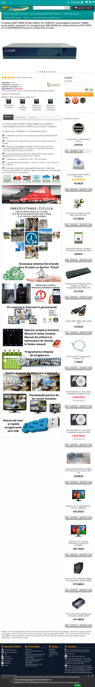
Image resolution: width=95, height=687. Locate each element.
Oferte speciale (53, 652)
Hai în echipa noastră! (31, 666)
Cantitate (68, 81)
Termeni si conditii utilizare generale (35, 654)
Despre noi (28, 649)
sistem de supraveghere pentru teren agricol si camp (43, 636)
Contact (6, 665)
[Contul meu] (82, 2)
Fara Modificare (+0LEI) (23, 107)
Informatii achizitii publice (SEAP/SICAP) (32, 661)
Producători (52, 651)
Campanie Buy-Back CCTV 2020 (33, 664)
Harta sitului (52, 649)
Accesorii (27, 18)
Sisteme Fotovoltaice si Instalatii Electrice (47, 18)
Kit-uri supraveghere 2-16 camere (16, 14)
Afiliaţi (50, 656)
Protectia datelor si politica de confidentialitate (33, 656)
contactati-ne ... (24, 172)
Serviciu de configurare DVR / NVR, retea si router (78, 214)
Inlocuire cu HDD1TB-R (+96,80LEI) (36, 107)
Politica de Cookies (27, 680)
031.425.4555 (75, 2)
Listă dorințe (7, 661)
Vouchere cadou (53, 654)
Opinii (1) (32, 117)
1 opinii (17, 77)
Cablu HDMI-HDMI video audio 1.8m (78, 322)
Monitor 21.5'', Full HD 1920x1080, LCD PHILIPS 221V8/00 (78, 543)
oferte (26, 638)
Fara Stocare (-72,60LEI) (8, 106)
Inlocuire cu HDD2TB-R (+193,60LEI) (50, 107)
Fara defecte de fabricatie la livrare (78, 140)
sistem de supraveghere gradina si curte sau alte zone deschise (30, 632)
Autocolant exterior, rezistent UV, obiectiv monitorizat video (78, 249)
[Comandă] (93, 2)
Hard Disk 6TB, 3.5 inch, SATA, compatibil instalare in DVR (78, 392)
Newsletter (7, 663)
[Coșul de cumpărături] (90, 2)
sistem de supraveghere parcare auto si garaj (68, 632)
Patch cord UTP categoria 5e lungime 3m (78, 357)
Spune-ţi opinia (27, 77)
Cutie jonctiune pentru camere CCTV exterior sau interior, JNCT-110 (78, 470)
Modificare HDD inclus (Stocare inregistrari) (17, 97)
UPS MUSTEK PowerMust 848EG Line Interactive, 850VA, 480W (78, 579)
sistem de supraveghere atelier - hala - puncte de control (62, 634)
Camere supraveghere (71, 14)
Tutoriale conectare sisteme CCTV (34, 659)
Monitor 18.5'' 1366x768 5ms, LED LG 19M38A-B (78, 507)
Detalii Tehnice (20, 117)
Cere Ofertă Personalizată (79, 94)
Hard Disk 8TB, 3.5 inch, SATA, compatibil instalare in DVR (78, 431)
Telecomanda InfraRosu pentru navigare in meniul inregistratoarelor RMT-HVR (78, 285)
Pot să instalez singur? (10, 650)
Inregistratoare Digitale (12, 18)
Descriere (8, 117)
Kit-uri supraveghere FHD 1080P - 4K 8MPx (46, 14)
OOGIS (13, 83)
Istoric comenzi (8, 658)
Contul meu (7, 656)
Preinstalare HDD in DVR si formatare (78, 175)
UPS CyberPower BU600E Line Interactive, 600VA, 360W (78, 615)
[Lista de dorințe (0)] (86, 2)
